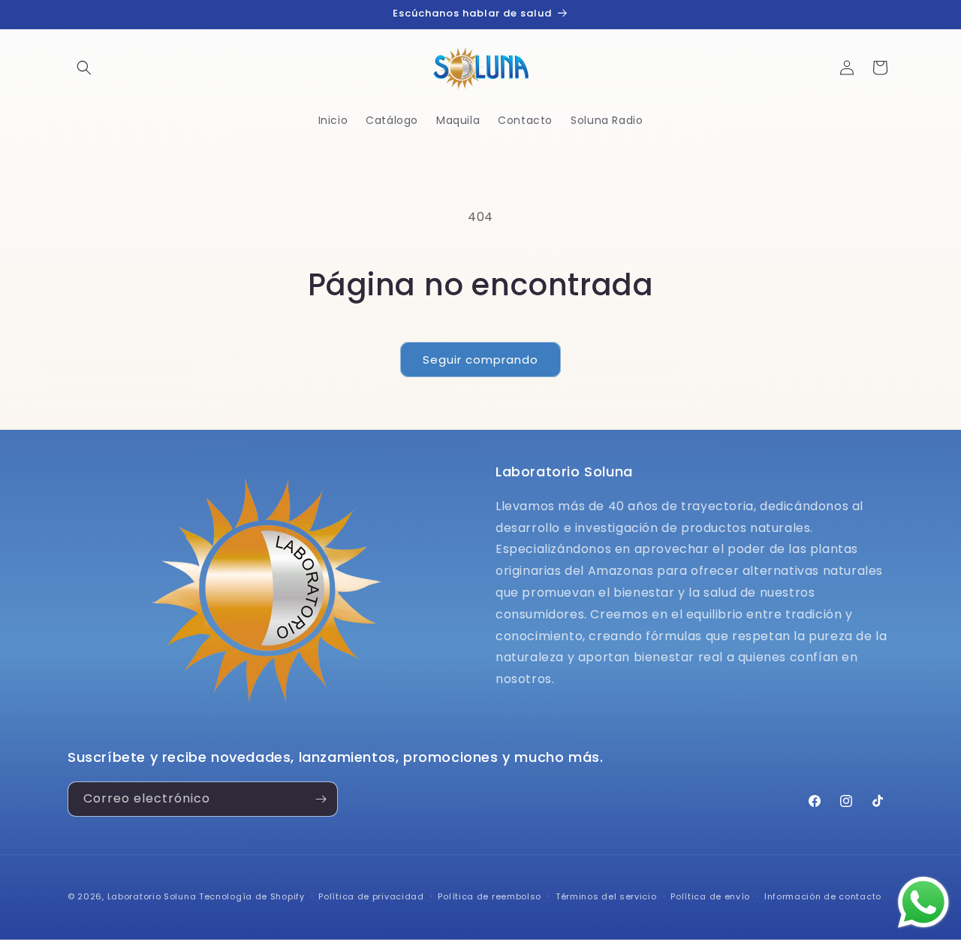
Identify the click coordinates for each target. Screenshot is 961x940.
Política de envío (710, 896)
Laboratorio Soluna (152, 896)
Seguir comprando (480, 359)
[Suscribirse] (320, 799)
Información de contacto (822, 896)
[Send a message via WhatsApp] (923, 902)
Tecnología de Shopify (252, 896)
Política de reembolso (489, 896)
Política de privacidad (370, 896)
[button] (84, 67)
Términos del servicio (606, 896)
